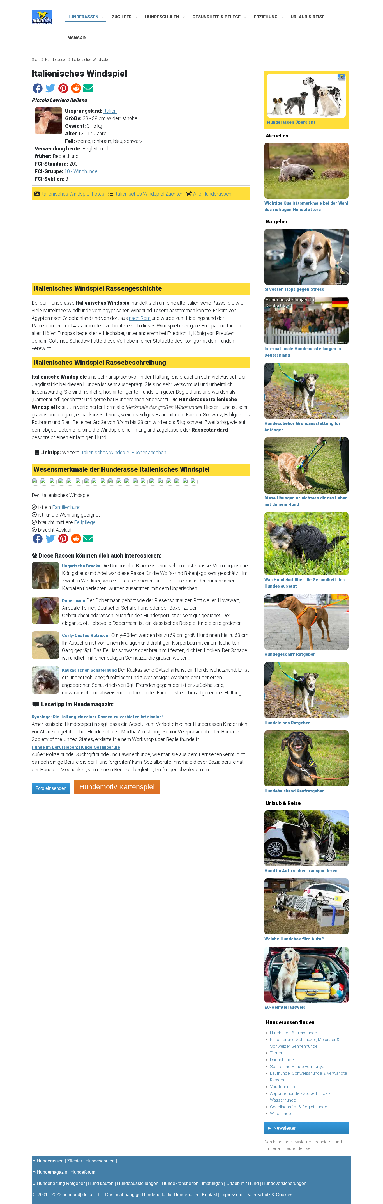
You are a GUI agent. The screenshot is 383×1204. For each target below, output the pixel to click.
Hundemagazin (52, 1172)
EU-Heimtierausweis (284, 1007)
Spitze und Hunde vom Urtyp (297, 1066)
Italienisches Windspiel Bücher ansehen (123, 452)
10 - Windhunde (81, 171)
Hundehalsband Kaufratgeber (294, 791)
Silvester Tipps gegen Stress (294, 289)
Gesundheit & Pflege (217, 16)
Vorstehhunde (283, 1086)
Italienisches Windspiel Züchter (148, 194)
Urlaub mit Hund (242, 1183)
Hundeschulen (162, 16)
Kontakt (209, 1194)
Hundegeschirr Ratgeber (289, 654)
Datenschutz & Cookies (269, 1194)
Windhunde (280, 1113)
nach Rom (140, 318)
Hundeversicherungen (284, 1183)
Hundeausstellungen (137, 1183)
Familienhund (66, 507)
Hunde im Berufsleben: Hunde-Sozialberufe (76, 747)
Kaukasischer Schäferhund (89, 670)
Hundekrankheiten (180, 1183)
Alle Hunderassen (212, 194)
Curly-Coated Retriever (86, 635)
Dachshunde (282, 1059)
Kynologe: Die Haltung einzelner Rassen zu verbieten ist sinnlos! (97, 716)
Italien (110, 111)
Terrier (276, 1053)
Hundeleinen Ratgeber (287, 722)
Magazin (77, 37)
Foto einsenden (50, 788)
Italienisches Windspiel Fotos (72, 194)
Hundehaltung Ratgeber (61, 1183)
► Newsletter (281, 1128)
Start (36, 60)
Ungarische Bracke (81, 565)
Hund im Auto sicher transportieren (301, 870)
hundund (71, 1194)
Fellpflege (85, 522)
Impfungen (212, 1183)
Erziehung (266, 16)
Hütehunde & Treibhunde (293, 1032)
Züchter (122, 16)
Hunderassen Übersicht (291, 122)
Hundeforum (83, 1172)
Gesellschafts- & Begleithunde (298, 1106)
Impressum (231, 1194)
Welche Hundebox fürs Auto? (294, 938)
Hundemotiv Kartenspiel (117, 787)
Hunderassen (83, 16)
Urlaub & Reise (307, 16)
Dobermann (73, 600)
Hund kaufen (101, 1183)
